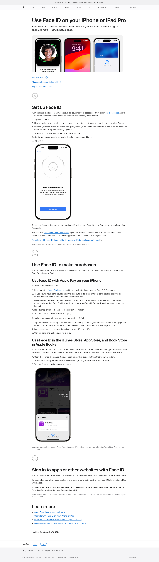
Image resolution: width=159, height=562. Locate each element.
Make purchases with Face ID (45, 82)
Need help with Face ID (42, 240)
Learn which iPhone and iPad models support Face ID (77, 240)
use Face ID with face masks (56, 232)
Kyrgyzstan (133, 558)
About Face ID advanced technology (50, 512)
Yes (35, 544)
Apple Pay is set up (56, 290)
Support (30, 551)
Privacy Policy (73, 558)
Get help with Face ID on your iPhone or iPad (54, 516)
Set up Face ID (38, 77)
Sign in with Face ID (40, 86)
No (43, 544)
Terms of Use (62, 558)
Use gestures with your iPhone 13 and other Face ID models (61, 523)
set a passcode (112, 113)
